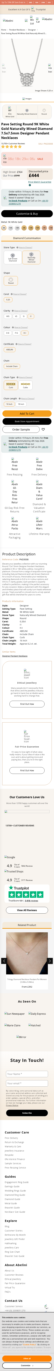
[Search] (26, 20)
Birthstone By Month (15, 1234)
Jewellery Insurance (14, 1150)
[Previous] (4, 961)
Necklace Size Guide (15, 1211)
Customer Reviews (14, 1274)
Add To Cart (27, 413)
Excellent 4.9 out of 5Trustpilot (27, 9)
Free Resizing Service (15, 1167)
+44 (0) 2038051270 (15, 1310)
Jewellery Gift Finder (15, 1239)
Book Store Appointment (27, 421)
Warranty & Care (13, 1146)
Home (3, 29)
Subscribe (27, 1113)
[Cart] (38, 20)
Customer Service (14, 1306)
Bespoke (9, 1154)
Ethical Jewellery (13, 1279)
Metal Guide (11, 1203)
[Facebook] (46, 1306)
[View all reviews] (11, 146)
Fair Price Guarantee (15, 1283)
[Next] (50, 961)
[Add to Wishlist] (43, 429)
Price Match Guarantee (39, 181)
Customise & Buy (27, 213)
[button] (27, 227)
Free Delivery (11, 1138)
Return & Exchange (14, 1142)
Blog (7, 1226)
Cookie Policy (29, 1345)
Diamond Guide (12, 1199)
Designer (32, 29)
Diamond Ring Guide (15, 1194)
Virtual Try (10, 1287)
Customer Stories (13, 1230)
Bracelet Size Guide (15, 1256)
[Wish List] (32, 20)
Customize (25, 1365)
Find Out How (27, 704)
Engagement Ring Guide (17, 1182)
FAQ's (8, 1291)
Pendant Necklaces (17, 29)
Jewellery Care (12, 1247)
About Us (9, 1270)
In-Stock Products (18, 200)
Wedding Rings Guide (15, 1190)
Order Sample (21, 429)
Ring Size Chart (12, 1251)
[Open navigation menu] (47, 20)
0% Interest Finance (15, 1159)
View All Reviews (27, 910)
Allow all (27, 1359)
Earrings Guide (12, 1186)
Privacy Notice (12, 1105)
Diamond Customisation (27, 238)
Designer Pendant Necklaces (14, 656)
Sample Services (13, 1163)
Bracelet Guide (12, 1207)
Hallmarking (10, 1243)
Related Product (27, 925)
